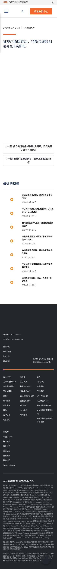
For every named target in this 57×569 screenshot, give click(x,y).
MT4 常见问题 (42, 396)
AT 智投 (23, 405)
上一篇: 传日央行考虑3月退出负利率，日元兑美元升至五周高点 (28, 148)
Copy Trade (7, 437)
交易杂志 (6, 451)
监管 (5, 396)
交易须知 (40, 386)
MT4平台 (23, 415)
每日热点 (6, 441)
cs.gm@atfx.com (17, 339)
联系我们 (6, 420)
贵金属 (22, 377)
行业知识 (6, 446)
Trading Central (9, 465)
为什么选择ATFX (9, 382)
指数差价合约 (25, 386)
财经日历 (6, 460)
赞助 (5, 410)
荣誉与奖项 (7, 391)
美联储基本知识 (43, 401)
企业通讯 (6, 405)
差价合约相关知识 (44, 405)
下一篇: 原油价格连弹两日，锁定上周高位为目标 (28, 160)
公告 (38, 377)
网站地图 (6, 361)
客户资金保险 (8, 386)
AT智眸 (6, 432)
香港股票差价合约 (27, 396)
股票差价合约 (25, 391)
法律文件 (6, 356)
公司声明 (40, 382)
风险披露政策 (16, 549)
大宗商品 (23, 382)
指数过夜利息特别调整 (18, 2)
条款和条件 (7, 352)
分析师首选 (29, 28)
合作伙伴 (6, 415)
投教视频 (6, 456)
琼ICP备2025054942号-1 (42, 362)
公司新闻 (6, 401)
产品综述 (40, 391)
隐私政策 (6, 347)
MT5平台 (23, 410)
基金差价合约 (25, 401)
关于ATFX (7, 377)
